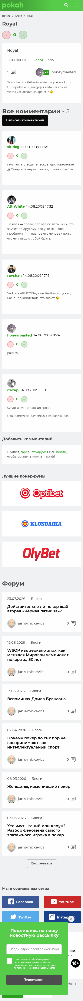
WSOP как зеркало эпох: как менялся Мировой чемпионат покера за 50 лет (38, 655)
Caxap (13, 390)
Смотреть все (41, 863)
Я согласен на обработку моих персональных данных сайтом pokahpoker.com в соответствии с (35, 963)
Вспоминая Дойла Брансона (36, 699)
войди (61, 452)
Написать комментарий (25, 120)
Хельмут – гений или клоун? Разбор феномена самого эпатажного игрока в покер (36, 830)
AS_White (16, 206)
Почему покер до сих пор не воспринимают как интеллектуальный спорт (36, 742)
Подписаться (34, 979)
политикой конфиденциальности (34, 968)
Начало (6, 16)
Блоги (18, 16)
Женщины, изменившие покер (38, 787)
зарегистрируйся (34, 452)
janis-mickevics (31, 623)
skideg (13, 147)
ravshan (14, 275)
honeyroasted (64, 72)
